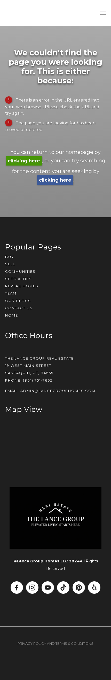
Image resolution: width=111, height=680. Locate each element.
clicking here (24, 161)
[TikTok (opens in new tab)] (63, 587)
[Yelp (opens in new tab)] (94, 587)
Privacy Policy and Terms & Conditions (55, 643)
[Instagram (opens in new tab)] (32, 587)
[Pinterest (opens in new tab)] (79, 587)
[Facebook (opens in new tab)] (17, 587)
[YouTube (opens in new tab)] (48, 587)
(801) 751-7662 (37, 380)
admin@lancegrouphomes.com (58, 391)
